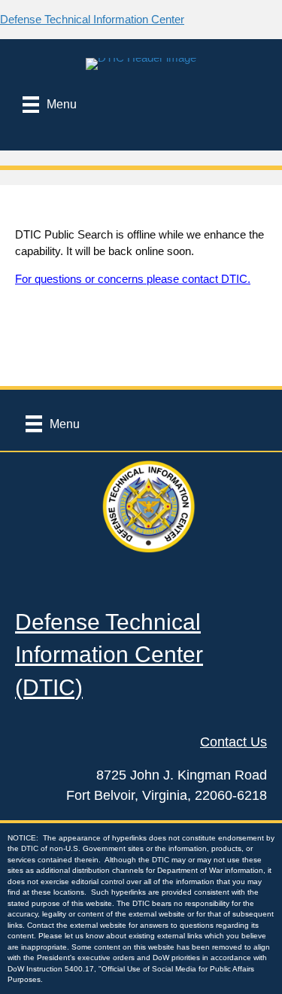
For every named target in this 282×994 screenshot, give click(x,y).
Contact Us (233, 741)
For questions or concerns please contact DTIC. (132, 278)
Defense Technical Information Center (92, 19)
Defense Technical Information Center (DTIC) (109, 654)
